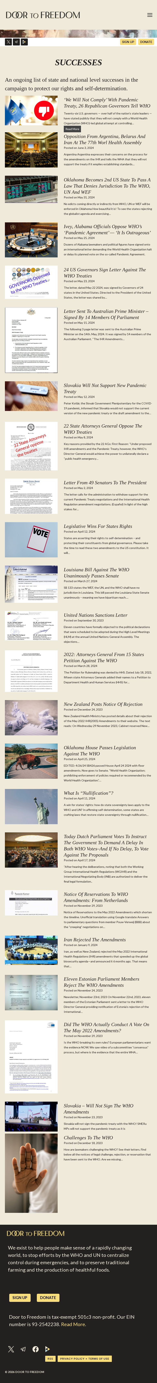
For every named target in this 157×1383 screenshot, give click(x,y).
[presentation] (31, 110)
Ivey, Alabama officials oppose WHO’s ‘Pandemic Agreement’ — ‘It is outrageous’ (107, 229)
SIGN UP (128, 42)
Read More (73, 129)
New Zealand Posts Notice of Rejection (103, 704)
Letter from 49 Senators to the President (105, 482)
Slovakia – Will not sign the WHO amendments (98, 1109)
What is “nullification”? (88, 793)
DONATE (146, 42)
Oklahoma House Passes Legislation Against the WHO (100, 750)
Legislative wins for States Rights (98, 526)
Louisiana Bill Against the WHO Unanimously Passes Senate (96, 572)
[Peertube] (24, 41)
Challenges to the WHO (88, 1137)
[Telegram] (16, 41)
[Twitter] (11, 1349)
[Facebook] (35, 1349)
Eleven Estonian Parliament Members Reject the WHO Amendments (101, 982)
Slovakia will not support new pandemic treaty (105, 388)
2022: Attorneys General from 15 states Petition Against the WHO (104, 657)
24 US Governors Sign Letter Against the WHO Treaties (105, 272)
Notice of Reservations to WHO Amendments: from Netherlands (96, 897)
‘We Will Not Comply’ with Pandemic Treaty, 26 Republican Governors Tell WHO (107, 103)
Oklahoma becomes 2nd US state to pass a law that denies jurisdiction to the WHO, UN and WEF (107, 186)
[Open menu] (150, 15)
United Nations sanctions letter (95, 615)
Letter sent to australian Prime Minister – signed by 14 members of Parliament (106, 314)
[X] (8, 41)
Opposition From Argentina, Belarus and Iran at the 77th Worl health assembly (104, 139)
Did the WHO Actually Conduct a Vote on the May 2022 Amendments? (106, 1027)
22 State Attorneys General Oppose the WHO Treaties (103, 429)
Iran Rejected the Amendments (95, 939)
